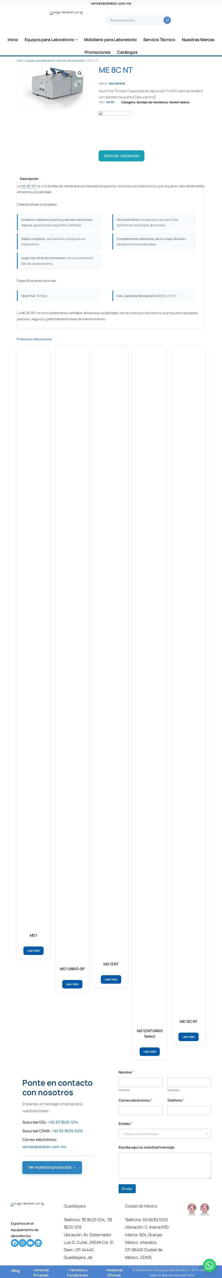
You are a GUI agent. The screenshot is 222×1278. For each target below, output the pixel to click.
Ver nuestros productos (52, 1167)
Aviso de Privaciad (41, 1273)
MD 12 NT (110, 963)
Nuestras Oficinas (115, 1273)
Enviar (127, 1188)
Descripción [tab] (29, 178)
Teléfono (175, 1100)
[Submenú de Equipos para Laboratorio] (76, 39)
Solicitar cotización (121, 155)
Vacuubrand (117, 83)
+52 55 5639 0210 (67, 1130)
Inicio (20, 60)
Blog (16, 1270)
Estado (125, 1124)
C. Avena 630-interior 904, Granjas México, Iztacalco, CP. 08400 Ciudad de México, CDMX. (147, 1242)
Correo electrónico (135, 1100)
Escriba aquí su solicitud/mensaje (147, 1147)
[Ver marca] (152, 127)
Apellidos (173, 1090)
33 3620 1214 (93, 1220)
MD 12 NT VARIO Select (150, 1033)
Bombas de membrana (70, 60)
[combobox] (165, 1134)
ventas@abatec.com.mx (111, 3)
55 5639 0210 (155, 1220)
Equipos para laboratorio (40, 60)
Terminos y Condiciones (77, 1273)
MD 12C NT (189, 1021)
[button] (80, 73)
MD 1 (34, 935)
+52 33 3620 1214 (63, 1122)
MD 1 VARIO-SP (72, 968)
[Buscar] (167, 20)
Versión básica (179, 102)
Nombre (124, 1090)
